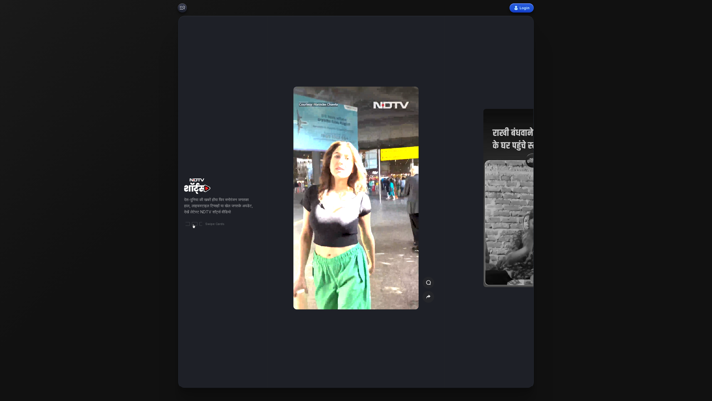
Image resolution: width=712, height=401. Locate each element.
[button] (501, 202)
